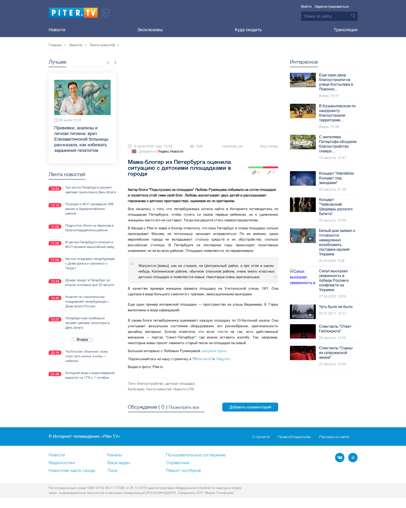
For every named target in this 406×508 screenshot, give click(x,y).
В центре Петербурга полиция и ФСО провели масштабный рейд (89, 244)
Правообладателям (294, 437)
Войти (306, 6)
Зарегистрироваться (331, 6)
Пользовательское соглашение (196, 455)
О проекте (260, 437)
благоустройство (150, 384)
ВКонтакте (201, 359)
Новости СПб (183, 389)
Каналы (114, 455)
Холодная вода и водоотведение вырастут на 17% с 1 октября (89, 375)
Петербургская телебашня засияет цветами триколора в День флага (87, 323)
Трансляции (346, 29)
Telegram (222, 359)
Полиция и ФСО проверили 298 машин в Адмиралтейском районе (89, 209)
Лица (112, 470)
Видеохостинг (62, 463)
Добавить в (161, 152)
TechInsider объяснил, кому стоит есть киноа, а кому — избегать (86, 356)
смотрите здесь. (215, 351)
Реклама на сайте (334, 437)
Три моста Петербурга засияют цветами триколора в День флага (90, 189)
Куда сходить (248, 29)
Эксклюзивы (150, 29)
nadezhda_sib (232, 146)
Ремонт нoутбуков (183, 470)
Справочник (177, 463)
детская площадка (180, 384)
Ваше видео (118, 463)
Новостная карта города (72, 470)
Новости (57, 29)
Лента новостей (158, 389)
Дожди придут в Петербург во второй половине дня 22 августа (89, 282)
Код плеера (269, 146)
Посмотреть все (184, 407)
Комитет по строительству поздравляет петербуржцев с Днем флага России (87, 301)
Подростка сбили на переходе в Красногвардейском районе (89, 227)
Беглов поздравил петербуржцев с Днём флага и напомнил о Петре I (90, 263)
